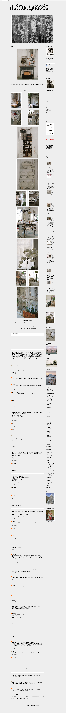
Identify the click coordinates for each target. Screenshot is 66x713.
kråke (13, 384)
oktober (49, 455)
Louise (13, 595)
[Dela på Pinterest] (17, 333)
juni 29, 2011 (14, 670)
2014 (48, 446)
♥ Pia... (13, 528)
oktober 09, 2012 (15, 692)
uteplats (48, 436)
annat (48, 389)
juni (49, 462)
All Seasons (14, 400)
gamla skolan (14, 535)
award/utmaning (50, 390)
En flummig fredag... (52, 163)
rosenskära (14, 377)
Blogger (37, 705)
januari (49, 483)
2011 (48, 451)
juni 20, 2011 (14, 347)
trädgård (48, 432)
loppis (48, 415)
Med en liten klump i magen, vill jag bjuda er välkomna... (51, 232)
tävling (48, 435)
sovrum (48, 428)
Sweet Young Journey (15, 495)
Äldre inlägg (41, 696)
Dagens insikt (49, 396)
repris (48, 426)
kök (48, 412)
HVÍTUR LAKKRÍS (29, 7)
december (50, 452)
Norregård (14, 463)
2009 (48, 487)
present (48, 423)
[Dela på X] (15, 333)
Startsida (28, 696)
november (50, 454)
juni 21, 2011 (14, 499)
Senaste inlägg (13, 696)
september (50, 457)
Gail (12, 423)
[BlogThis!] (14, 333)
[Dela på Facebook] (16, 333)
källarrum (49, 411)
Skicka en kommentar (16, 694)
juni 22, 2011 (14, 572)
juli (49, 460)
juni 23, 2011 (14, 629)
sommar (48, 427)
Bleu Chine (14, 487)
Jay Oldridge (14, 688)
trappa (48, 431)
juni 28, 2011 (14, 663)
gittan (13, 641)
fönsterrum (49, 400)
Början (48, 395)
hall (48, 404)
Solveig (13, 554)
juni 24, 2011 (14, 648)
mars (49, 480)
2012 (48, 449)
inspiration (49, 407)
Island (48, 408)
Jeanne (13, 576)
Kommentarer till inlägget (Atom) (23, 698)
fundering (49, 399)
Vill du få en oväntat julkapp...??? (52, 205)
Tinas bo (13, 613)
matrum (48, 416)
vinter (48, 440)
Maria (13, 585)
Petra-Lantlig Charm (15, 365)
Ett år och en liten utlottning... (52, 192)
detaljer (48, 398)
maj (49, 477)
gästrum (48, 403)
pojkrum (48, 422)
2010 (48, 485)
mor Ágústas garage (50, 417)
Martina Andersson (15, 657)
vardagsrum (49, 439)
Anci (12, 340)
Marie (13, 521)
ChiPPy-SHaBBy (15, 392)
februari (49, 482)
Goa (12, 429)
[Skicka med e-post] (13, 333)
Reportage (49, 424)
